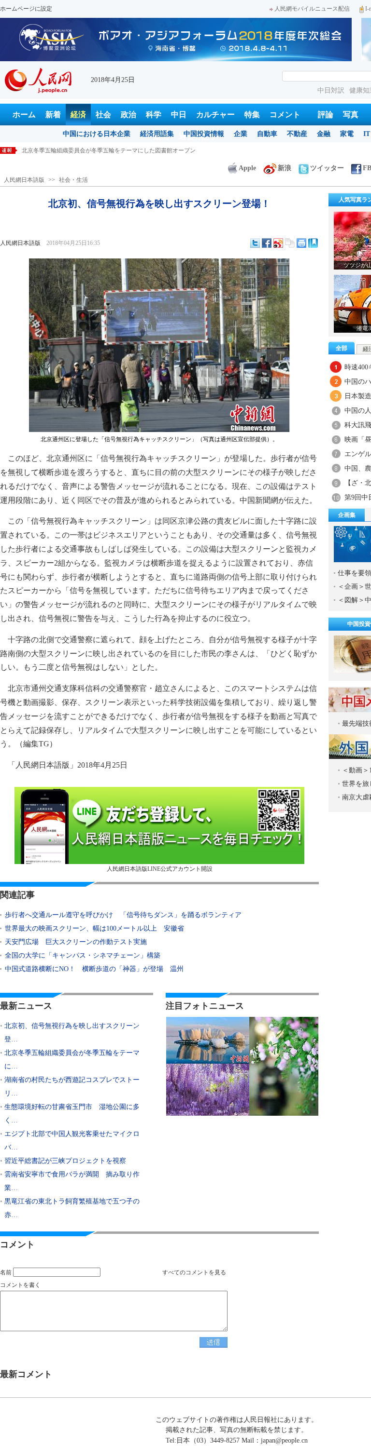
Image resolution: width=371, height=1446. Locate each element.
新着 (53, 114)
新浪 (284, 168)
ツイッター (327, 168)
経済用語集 (157, 133)
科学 (153, 114)
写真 (350, 114)
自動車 (267, 133)
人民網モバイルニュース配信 (312, 8)
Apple (247, 168)
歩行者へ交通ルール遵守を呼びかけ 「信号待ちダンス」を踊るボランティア (126, 915)
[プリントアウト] (301, 243)
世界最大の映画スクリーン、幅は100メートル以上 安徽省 (94, 928)
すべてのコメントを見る (194, 1272)
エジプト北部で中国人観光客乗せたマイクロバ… (72, 1140)
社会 (103, 114)
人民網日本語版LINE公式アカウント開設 (160, 868)
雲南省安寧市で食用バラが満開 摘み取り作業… (72, 1181)
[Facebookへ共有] (266, 243)
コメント (285, 114)
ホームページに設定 (26, 8)
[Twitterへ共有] (255, 243)
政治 (128, 114)
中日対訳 (330, 90)
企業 (240, 133)
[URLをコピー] (290, 243)
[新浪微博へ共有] (278, 243)
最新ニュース (26, 1006)
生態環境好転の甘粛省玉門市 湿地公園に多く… (72, 1113)
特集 (252, 114)
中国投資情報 (204, 133)
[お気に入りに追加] (313, 243)
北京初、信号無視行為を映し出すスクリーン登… (72, 1032)
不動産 (297, 133)
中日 (178, 114)
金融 (323, 133)
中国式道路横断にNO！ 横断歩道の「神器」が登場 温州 (94, 969)
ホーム (24, 114)
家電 (347, 133)
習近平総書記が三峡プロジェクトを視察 (65, 1160)
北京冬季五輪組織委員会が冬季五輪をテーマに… (72, 1059)
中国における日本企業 (96, 133)
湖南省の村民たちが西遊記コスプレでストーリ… (72, 1086)
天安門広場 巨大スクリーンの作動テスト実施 (76, 942)
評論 (325, 114)
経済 (78, 114)
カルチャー (215, 114)
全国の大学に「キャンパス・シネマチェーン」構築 (82, 955)
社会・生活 (73, 179)
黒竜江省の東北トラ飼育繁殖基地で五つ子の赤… (72, 1208)
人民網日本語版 (24, 179)
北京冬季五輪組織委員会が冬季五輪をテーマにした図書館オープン (109, 150)
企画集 (347, 515)
